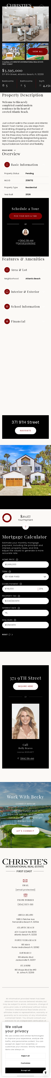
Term (4, 571)
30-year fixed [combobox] (12, 576)
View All (38, 51)
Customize (25, 1063)
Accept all (25, 1070)
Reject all (25, 1056)
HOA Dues (7, 620)
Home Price (8, 559)
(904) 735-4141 (26, 240)
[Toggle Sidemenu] (41, 7)
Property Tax (9, 596)
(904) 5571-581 (25, 904)
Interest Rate (9, 608)
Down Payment (10, 584)
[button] (25, 831)
